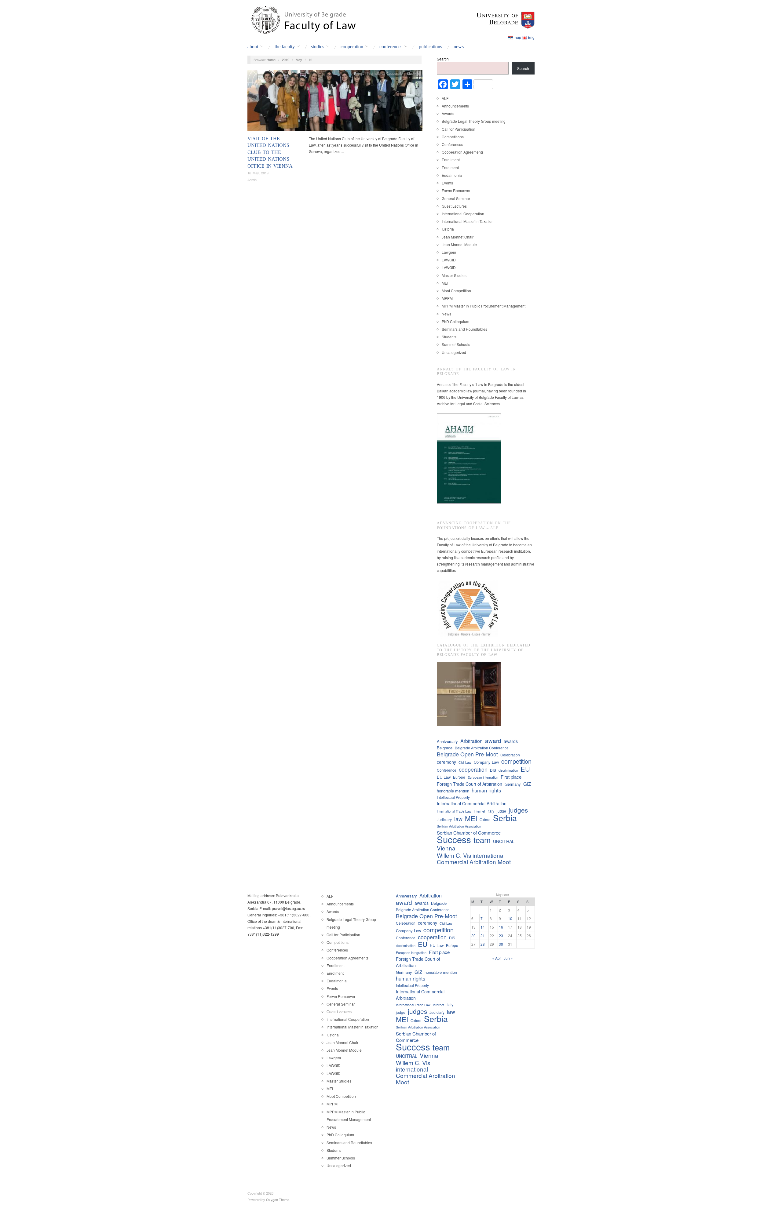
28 (483, 944)
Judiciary (444, 819)
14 (483, 927)
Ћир (517, 37)
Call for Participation (458, 129)
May (299, 59)
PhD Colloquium (455, 321)
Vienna (446, 848)
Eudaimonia (452, 175)
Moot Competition (456, 290)
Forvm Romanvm (456, 190)
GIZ (527, 784)
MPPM (447, 298)
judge (501, 810)
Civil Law (465, 762)
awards (511, 741)
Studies (317, 46)
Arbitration (471, 741)
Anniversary (447, 741)
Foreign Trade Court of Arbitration (469, 784)
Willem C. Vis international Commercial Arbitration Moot (474, 858)
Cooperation (352, 46)
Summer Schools (456, 344)
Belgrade (444, 748)
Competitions (453, 136)
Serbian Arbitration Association (459, 826)
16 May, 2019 (258, 172)
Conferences (390, 46)
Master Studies (454, 275)
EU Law (444, 777)
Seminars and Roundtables (464, 329)
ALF (445, 98)
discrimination (508, 770)
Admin (252, 179)
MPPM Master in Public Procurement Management (483, 305)
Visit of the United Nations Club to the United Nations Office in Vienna (270, 152)
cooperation (473, 769)
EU (525, 769)
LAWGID (449, 259)
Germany (513, 784)
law (458, 819)
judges (518, 810)
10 (510, 918)
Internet (479, 811)
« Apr (496, 958)
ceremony (446, 762)
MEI (445, 283)
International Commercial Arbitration (471, 803)
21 (483, 935)
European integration (483, 777)
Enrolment (450, 167)
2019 (285, 59)
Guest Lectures (454, 206)
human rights (486, 790)
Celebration (510, 754)
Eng (531, 37)
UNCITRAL (503, 841)
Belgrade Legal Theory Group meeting (474, 121)
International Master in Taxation (468, 221)
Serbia (505, 817)
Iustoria (448, 228)
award (493, 740)
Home (271, 59)
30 (501, 944)
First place (511, 776)
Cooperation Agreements (463, 152)
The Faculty (285, 46)
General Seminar (456, 198)
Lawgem (449, 252)
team (482, 840)
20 (473, 935)
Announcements (455, 105)
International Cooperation (385, 73)
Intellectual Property (453, 797)
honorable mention (453, 791)
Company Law (486, 762)
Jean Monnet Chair (457, 236)
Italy (491, 810)
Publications (430, 46)
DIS (493, 770)
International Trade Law (454, 811)
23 (501, 935)
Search (443, 58)
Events (359, 73)
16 (501, 927)
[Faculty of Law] (308, 19)
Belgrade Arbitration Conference (482, 747)
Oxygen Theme (277, 1199)
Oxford (485, 819)
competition (516, 761)
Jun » (508, 958)
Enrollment (451, 159)
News (459, 46)
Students (413, 73)
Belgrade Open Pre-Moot (467, 754)
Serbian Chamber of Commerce (469, 832)
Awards (448, 113)
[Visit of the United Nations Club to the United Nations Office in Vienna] (334, 101)
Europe (459, 777)
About (252, 46)
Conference (446, 770)
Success (454, 839)
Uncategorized (454, 352)
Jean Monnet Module (459, 244)
